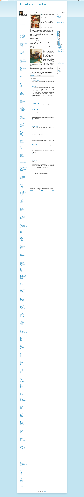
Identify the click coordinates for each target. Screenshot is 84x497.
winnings (21, 478)
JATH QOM (21, 239)
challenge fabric (21, 93)
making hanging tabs (22, 264)
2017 (58, 29)
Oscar (20, 297)
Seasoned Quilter (22, 381)
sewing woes (21, 404)
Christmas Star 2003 (22, 109)
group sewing (21, 194)
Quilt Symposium (22, 347)
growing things (21, 195)
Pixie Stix (21, 317)
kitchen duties (21, 244)
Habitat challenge (22, 199)
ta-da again (59, 48)
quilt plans (21, 344)
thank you (21, 441)
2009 (58, 37)
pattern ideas (21, 301)
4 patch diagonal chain (22, 35)
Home (42, 190)
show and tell (21, 409)
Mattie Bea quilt (21, 269)
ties (20, 445)
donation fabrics (21, 142)
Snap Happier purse (22, 413)
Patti (32, 86)
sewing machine (22, 395)
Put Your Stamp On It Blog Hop (23, 332)
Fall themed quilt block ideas (23, 160)
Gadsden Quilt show (22, 182)
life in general (21, 253)
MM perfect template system (23, 275)
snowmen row (21, 416)
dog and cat (21, 140)
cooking (21, 122)
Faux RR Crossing (22, 166)
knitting (20, 248)
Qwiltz (20, 354)
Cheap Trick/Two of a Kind (23, 98)
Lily (20, 256)
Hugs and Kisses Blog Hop (23, 227)
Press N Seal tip (21, 325)
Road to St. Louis (22, 369)
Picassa (21, 306)
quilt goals (21, 340)
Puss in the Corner (22, 331)
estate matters (21, 154)
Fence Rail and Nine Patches (23, 167)
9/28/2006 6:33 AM (36, 144)
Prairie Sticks (21, 320)
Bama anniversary (22, 55)
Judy (32, 160)
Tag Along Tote (21, 438)
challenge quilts (21, 95)
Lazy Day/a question (60, 59)
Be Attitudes (21, 60)
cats (20, 91)
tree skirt (21, 453)
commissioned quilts (22, 118)
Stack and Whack (22, 423)
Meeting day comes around (61, 58)
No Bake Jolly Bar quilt (22, 293)
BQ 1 (20, 77)
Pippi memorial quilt (22, 316)
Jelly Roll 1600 (21, 240)
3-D (20, 30)
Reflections (21, 361)
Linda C (25, 11)
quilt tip (20, 348)
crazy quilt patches (22, 125)
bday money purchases (22, 59)
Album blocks (21, 44)
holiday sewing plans (22, 217)
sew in (20, 391)
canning (21, 86)
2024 (58, 28)
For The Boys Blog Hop (22, 176)
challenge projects (22, 94)
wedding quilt (21, 474)
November (59, 42)
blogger (21, 71)
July (58, 67)
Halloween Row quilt (22, 201)
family (20, 161)
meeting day (21, 271)
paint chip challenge (22, 299)
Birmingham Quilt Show (22, 66)
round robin (21, 371)
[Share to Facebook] (39, 75)
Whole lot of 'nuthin (60, 57)
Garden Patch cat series (22, 183)
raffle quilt (21, 357)
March (59, 71)
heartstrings (21, 210)
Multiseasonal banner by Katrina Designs (23, 284)
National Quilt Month (22, 288)
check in (21, 99)
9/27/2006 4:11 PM (35, 86)
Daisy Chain (21, 132)
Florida (20, 174)
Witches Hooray (21, 480)
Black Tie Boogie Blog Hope (23, 68)
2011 (58, 35)
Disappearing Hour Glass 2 (23, 138)
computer (21, 119)
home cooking (21, 219)
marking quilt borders (22, 265)
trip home (21, 455)
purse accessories (22, 328)
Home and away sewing (61, 49)
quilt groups (21, 341)
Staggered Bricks (22, 424)
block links (21, 69)
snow (20, 414)
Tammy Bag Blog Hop (22, 440)
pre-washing (21, 324)
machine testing (21, 263)
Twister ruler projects (22, 463)
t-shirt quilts (21, 437)
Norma (33, 80)
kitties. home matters (22, 246)
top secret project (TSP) (22, 448)
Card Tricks (21, 87)
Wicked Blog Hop (22, 477)
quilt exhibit (21, 338)
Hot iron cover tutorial (22, 225)
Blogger (45, 491)
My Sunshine (21, 285)
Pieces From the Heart (22, 308)
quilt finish (21, 339)
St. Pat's (21, 421)
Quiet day (59, 60)
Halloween (21, 200)
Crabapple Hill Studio (22, 123)
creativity (21, 126)
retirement (21, 364)
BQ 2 (20, 78)
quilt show (21, 346)
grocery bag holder (22, 193)
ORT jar (21, 296)
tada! (58, 50)
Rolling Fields (21, 370)
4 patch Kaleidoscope (22, 36)
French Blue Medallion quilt (23, 177)
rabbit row (21, 355)
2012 (58, 34)
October (59, 43)
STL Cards (21, 429)
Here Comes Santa (22, 211)
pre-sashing (21, 323)
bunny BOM (21, 82)
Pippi (20, 315)
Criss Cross (21, 127)
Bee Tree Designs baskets (23, 61)
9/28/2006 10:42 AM (36, 160)
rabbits (20, 356)
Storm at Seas (21, 430)
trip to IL (21, 456)
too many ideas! (60, 47)
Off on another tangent (60, 46)
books (20, 75)
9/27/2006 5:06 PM (36, 103)
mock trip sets (21, 277)
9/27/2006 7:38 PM (37, 126)
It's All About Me (21, 237)
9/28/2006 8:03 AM (35, 149)
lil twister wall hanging (22, 255)
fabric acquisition (22, 156)
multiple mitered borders (22, 282)
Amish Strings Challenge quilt (23, 46)
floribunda (33, 126)
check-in (21, 100)
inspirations (21, 233)
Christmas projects (22, 108)
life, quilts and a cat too (32, 4)
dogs (20, 141)
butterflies (21, 83)
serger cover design (22, 387)
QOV (20, 333)
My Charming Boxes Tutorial (60, 22)
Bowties (21, 76)
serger (20, 385)
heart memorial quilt (22, 209)
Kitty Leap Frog (21, 247)
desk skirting (21, 135)
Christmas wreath (22, 110)
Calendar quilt (21, 85)
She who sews (21, 407)
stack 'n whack (21, 422)
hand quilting (21, 202)
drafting (20, 147)
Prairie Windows (22, 322)
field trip (21, 168)
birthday (21, 67)
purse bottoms (21, 329)
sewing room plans (22, 401)
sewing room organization (23, 400)
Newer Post (31, 190)
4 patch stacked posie (22, 38)
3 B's (20, 29)
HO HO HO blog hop (22, 216)
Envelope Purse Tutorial (60, 23)
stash (20, 425)
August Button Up (22, 52)
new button (21, 290)
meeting (21, 270)
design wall (21, 134)
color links (21, 116)
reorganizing (21, 362)
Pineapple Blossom (22, 313)
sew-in (20, 392)
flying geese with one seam (23, 175)
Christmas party (21, 106)
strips (20, 432)
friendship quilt (21, 179)
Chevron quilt (21, 102)
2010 (58, 36)
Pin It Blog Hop (21, 312)
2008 (58, 38)
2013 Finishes (59, 18)
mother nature (21, 279)
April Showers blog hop (22, 50)
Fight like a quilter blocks (23, 169)
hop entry (21, 223)
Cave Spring (21, 92)
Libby (32, 109)
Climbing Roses (21, 111)
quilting (20, 349)
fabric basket (21, 157)
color (20, 115)
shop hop (21, 408)
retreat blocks (21, 365)
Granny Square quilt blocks (23, 192)
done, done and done (60, 61)
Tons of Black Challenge (22, 447)
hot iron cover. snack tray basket (23, 226)
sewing (20, 393)
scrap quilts (21, 379)
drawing (21, 148)
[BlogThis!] (37, 75)
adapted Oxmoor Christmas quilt (23, 43)
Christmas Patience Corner (23, 107)
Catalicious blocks (22, 90)
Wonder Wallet (21, 481)
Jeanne (33, 131)
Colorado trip (21, 117)
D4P (20, 131)
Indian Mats (21, 232)
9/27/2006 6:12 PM (36, 115)
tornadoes (21, 449)
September (59, 44)
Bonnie (33, 103)
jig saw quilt (21, 241)
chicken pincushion (22, 103)
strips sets (21, 433)
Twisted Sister (21, 461)
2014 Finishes (59, 17)
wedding (21, 473)
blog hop (21, 70)
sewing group (21, 394)
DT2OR (20, 149)
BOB (20, 74)
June (58, 68)
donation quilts (21, 143)
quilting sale (21, 353)
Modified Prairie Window (23, 278)
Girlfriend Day (21, 186)
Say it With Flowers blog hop (23, 377)
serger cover (21, 386)
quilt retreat (21, 345)
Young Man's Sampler (22, 486)
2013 (58, 33)
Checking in (59, 62)
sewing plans (21, 399)
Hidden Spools (21, 215)
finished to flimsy (22, 171)
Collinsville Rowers (22, 114)
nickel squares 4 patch (22, 292)
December (59, 41)
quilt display (21, 337)
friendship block (21, 178)
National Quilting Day (22, 289)
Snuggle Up (21, 417)
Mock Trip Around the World (23, 276)
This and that (59, 45)
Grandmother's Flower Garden (23, 191)
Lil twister (21, 254)
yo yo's (20, 485)
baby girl (21, 53)
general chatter (21, 184)
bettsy (33, 144)
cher (32, 149)
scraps (20, 380)
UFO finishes (21, 465)
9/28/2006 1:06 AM (36, 139)
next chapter (21, 291)
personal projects (22, 305)
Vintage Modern (21, 469)
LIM (20, 257)
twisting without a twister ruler (23, 464)
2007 (58, 39)
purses (20, 330)
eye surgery (21, 155)
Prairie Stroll (21, 321)
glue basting (21, 187)
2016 (58, 30)
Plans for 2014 (59, 16)
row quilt (21, 373)
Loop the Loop (21, 260)
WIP (20, 479)
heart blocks (21, 208)
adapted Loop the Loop (22, 42)
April (58, 70)
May (58, 69)
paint (20, 298)
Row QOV (21, 372)
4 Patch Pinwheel (22, 37)
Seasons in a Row (22, 382)
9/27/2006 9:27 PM (36, 131)
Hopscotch (21, 224)
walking (21, 471)
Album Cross (21, 45)
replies (20, 363)
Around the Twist (22, 51)
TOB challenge (21, 446)
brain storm (21, 79)
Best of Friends (21, 62)
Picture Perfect (21, 307)
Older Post (52, 190)
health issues (21, 207)
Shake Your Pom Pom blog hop (23, 405)
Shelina (33, 115)
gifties (20, 185)
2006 (58, 40)
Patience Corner (22, 300)
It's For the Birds (21, 238)
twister (20, 462)
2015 (58, 31)
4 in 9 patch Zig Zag (22, 34)
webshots (21, 472)
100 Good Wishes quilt (22, 24)
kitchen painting (21, 245)
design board (21, 133)
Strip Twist (21, 431)
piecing (20, 309)
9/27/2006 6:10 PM (36, 109)
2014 (58, 32)
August (59, 66)
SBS (20, 378)
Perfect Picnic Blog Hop (22, 304)
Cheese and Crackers (22, 101)
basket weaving (21, 58)
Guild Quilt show (22, 198)
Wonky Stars (21, 482)
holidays (21, 218)
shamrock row (21, 406)
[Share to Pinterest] (40, 75)
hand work (21, 203)
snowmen (21, 415)
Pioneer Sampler (22, 314)
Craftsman (21, 124)
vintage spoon (21, 470)
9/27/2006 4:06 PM (36, 80)
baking (20, 54)
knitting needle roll (22, 249)
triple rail (21, 457)
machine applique (22, 261)
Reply (32, 96)
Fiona (32, 139)
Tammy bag (21, 439)
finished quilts (21, 170)
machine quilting (22, 262)
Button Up (21, 84)
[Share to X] (38, 75)
